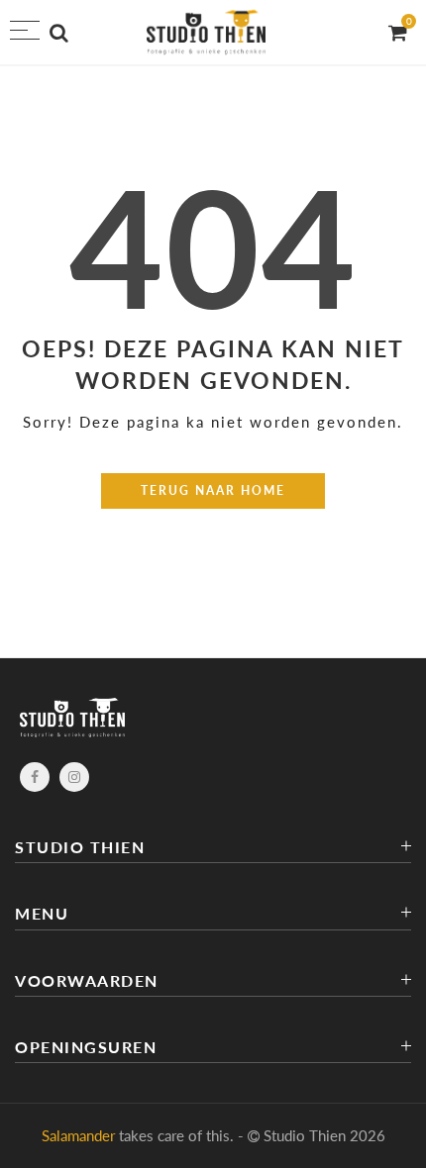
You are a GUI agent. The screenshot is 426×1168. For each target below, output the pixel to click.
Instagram (74, 777)
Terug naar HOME (213, 490)
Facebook (35, 777)
